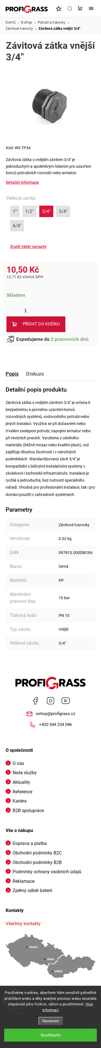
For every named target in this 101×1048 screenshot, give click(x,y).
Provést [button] (28, 246)
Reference (22, 791)
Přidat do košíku (41, 324)
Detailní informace (22, 182)
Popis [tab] (12, 374)
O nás (18, 763)
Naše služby (25, 772)
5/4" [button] (63, 211)
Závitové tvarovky (74, 525)
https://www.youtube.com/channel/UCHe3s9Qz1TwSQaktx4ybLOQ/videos (65, 701)
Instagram (50, 701)
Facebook (35, 701)
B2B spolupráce (28, 810)
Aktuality (21, 782)
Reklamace (24, 881)
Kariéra (20, 801)
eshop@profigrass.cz (55, 713)
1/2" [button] (29, 211)
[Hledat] (70, 8)
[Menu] (91, 8)
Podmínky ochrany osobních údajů (47, 871)
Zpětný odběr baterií (32, 890)
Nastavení (50, 1021)
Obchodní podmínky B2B (37, 862)
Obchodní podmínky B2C (37, 853)
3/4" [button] (46, 211)
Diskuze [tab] (35, 374)
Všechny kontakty (23, 923)
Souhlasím (51, 1035)
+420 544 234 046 (55, 724)
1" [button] (15, 211)
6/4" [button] (17, 225)
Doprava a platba (30, 843)
